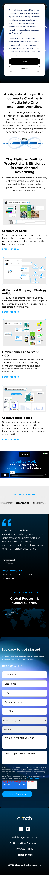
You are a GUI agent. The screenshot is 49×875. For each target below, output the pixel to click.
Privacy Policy (33, 778)
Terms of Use (24, 854)
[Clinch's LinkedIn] (21, 829)
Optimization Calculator (24, 843)
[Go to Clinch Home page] (24, 818)
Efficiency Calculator (24, 837)
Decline (24, 68)
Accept (24, 61)
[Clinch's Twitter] (28, 829)
